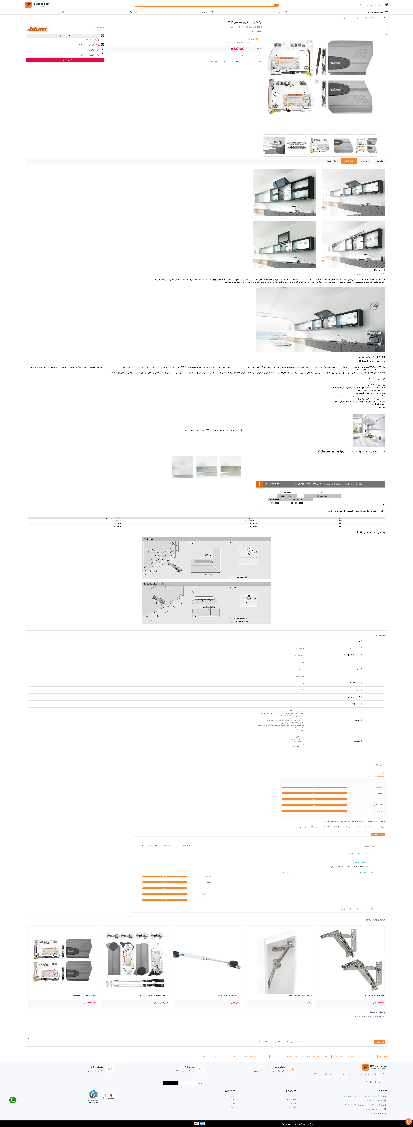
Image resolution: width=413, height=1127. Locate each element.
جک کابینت (251, 34)
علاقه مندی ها (373, 5)
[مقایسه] (387, 22)
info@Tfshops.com (377, 1114)
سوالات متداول (291, 1099)
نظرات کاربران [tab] (349, 161)
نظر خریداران (153, 845)
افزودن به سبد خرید (65, 59)
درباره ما (293, 1103)
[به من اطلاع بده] (387, 30)
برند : (260, 34)
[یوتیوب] (375, 1082)
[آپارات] (371, 1082)
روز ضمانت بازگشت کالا (92, 39)
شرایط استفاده (291, 1096)
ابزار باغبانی (292, 1107)
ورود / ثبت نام (360, 5)
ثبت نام (233, 1103)
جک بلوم (264, 1057)
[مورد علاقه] (387, 26)
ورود (233, 1099)
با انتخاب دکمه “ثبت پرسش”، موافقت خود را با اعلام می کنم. (283, 1042)
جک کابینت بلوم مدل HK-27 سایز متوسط (85, 995)
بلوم (257, 34)
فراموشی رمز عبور (230, 1107)
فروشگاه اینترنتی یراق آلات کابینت (366, 1057)
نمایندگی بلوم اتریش (234, 1057)
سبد (383, 5)
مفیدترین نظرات (138, 845)
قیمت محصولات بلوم (250, 1057)
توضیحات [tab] (380, 161)
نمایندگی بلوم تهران (206, 1057)
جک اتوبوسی (326, 1057)
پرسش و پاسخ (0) (99, 31)
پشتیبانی (60, 12)
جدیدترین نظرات (167, 845)
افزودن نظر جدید (378, 834)
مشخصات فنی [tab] (365, 161)
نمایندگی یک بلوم (276, 1057)
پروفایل (233, 1096)
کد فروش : (259, 31)
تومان (227, 49)
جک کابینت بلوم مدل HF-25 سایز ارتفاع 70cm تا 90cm (152, 995)
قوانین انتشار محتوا (272, 1042)
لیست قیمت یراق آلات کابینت (310, 1057)
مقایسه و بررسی (206, 12)
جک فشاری (351, 1057)
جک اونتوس (338, 1057)
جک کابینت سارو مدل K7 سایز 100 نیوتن (228, 995)
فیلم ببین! (133, 12)
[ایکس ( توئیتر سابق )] (366, 1082)
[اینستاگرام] (380, 1082)
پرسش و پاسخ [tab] (332, 161)
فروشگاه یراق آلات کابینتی (291, 1057)
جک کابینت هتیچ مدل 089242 (374, 995)
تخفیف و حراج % (279, 12)
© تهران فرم (289, 1123)
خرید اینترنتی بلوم (220, 1057)
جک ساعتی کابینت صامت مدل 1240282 (300, 995)
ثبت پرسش (380, 1042)
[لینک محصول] (387, 34)
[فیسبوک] (384, 1082)
